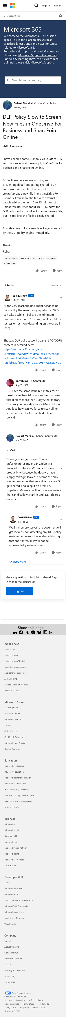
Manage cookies (11, 1003)
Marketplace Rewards (14, 918)
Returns (7, 725)
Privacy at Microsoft (13, 958)
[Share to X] (27, 632)
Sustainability (10, 982)
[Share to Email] (51, 632)
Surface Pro (9, 649)
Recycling (24, 1007)
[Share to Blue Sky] (39, 632)
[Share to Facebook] (21, 632)
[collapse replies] (33, 293)
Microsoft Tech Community (16, 906)
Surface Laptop (11, 655)
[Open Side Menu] (5, 5)
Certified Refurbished (13, 737)
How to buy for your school (16, 789)
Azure (7, 882)
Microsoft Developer (13, 888)
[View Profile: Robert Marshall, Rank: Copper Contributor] (7, 105)
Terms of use (28, 1003)
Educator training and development (20, 795)
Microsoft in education (14, 765)
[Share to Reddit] (33, 632)
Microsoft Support (42, 62)
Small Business (11, 865)
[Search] (36, 5)
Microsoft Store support (14, 719)
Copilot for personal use (15, 672)
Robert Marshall (23, 103)
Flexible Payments (12, 748)
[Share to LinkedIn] (15, 632)
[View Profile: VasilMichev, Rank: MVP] (7, 297)
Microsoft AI (9, 824)
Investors (8, 964)
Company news (11, 952)
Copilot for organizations (15, 667)
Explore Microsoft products (16, 684)
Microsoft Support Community (37, 55)
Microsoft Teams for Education (17, 777)
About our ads (39, 1007)
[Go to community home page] (12, 5)
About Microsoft (11, 946)
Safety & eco (10, 1007)
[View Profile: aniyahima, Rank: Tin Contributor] (10, 383)
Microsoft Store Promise (15, 743)
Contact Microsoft (24, 1000)
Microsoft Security (12, 830)
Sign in (19, 591)
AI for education (11, 807)
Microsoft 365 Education (15, 783)
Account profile (11, 707)
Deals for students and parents (18, 801)
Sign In (57, 5)
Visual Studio (10, 923)
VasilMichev (20, 295)
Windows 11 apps (12, 690)
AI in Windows (10, 678)
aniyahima (22, 381)
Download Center (12, 713)
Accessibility (9, 976)
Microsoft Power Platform (15, 847)
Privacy (39, 1000)
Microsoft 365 (13, 15)
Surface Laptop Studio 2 (14, 661)
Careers (7, 940)
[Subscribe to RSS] (45, 632)
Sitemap (8, 1000)
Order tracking (10, 731)
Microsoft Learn (11, 894)
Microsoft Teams (11, 853)
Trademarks (44, 1003)
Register (46, 5)
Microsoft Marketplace (14, 912)
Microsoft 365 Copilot (14, 859)
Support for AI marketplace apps (18, 900)
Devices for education (14, 771)
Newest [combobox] (55, 285)
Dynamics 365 (10, 836)
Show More (19, 561)
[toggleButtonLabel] (60, 15)
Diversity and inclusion (14, 970)
